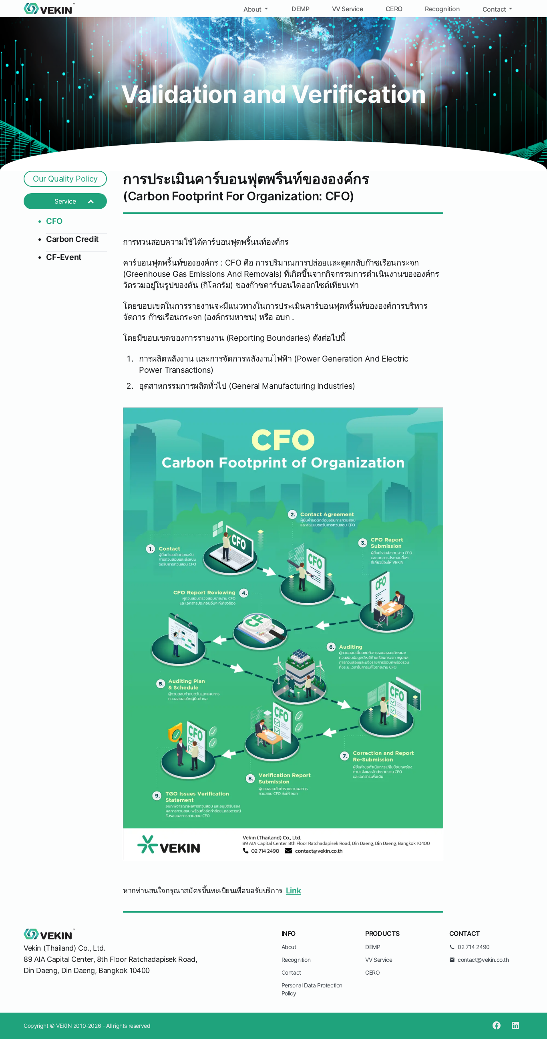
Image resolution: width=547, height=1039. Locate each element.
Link (293, 890)
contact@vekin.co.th (483, 959)
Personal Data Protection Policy (312, 989)
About (252, 9)
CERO (394, 9)
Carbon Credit (72, 239)
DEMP (300, 9)
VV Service (347, 9)
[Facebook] (496, 1026)
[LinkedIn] (515, 1026)
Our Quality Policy (65, 179)
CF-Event (64, 257)
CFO (54, 221)
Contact (494, 9)
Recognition (442, 9)
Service (65, 201)
